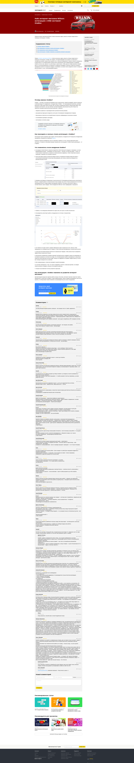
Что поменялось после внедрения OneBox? (48, 50)
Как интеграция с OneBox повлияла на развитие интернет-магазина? (54, 51)
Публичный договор (77, 755)
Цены (42, 6)
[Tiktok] (94, 69)
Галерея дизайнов (51, 754)
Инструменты (37, 14)
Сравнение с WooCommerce (66, 754)
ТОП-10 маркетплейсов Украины (41, 709)
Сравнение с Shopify (64, 758)
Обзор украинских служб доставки (90, 49)
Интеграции (50, 757)
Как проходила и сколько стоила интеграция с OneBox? (51, 48)
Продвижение (57, 10)
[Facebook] (91, 69)
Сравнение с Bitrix (64, 755)
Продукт (51, 10)
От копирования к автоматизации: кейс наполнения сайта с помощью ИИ (91, 43)
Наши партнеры (90, 755)
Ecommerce (70, 10)
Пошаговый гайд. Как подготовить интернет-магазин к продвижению (75, 730)
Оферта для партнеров (91, 754)
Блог (35, 754)
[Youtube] (97, 69)
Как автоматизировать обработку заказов (89, 55)
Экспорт (64, 10)
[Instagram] (85, 69)
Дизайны (61, 6)
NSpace (53, 138)
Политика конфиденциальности (40, 757)
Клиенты (47, 6)
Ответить (79, 312)
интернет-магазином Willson (44, 58)
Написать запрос (77, 754)
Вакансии (36, 755)
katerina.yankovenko (42, 670)
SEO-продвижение (51, 755)
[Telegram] (88, 69)
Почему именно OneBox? (44, 46)
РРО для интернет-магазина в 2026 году (91, 61)
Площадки (36, 708)
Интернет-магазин (54, 708)
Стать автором (96, 10)
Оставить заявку (42, 128)
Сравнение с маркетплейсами (66, 757)
